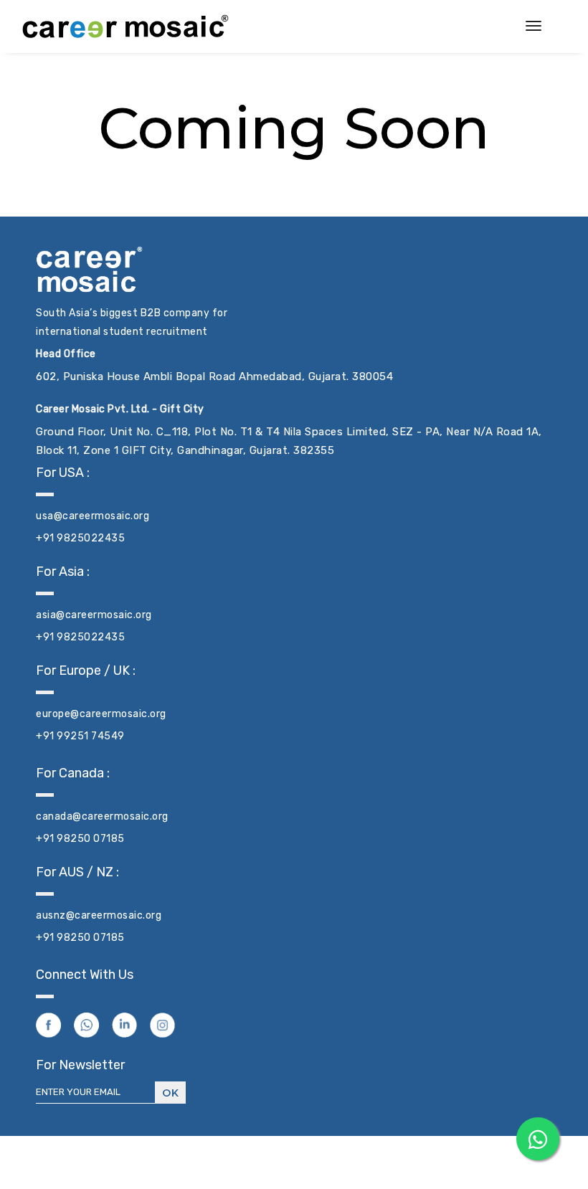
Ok (170, 1092)
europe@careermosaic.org (101, 714)
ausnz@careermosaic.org (98, 915)
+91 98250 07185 (80, 839)
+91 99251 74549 (80, 736)
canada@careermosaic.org (102, 816)
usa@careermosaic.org (92, 516)
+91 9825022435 (80, 538)
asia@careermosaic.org (94, 615)
